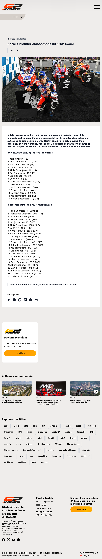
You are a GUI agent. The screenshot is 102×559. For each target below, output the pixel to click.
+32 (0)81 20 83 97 (44, 515)
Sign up (4, 553)
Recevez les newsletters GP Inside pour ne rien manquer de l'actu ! (84, 501)
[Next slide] (96, 392)
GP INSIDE (11, 39)
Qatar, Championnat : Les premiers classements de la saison (43, 285)
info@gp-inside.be (44, 512)
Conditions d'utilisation (18, 553)
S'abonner (81, 509)
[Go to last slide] (6, 392)
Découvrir (20, 353)
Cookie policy (57, 553)
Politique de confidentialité (39, 553)
